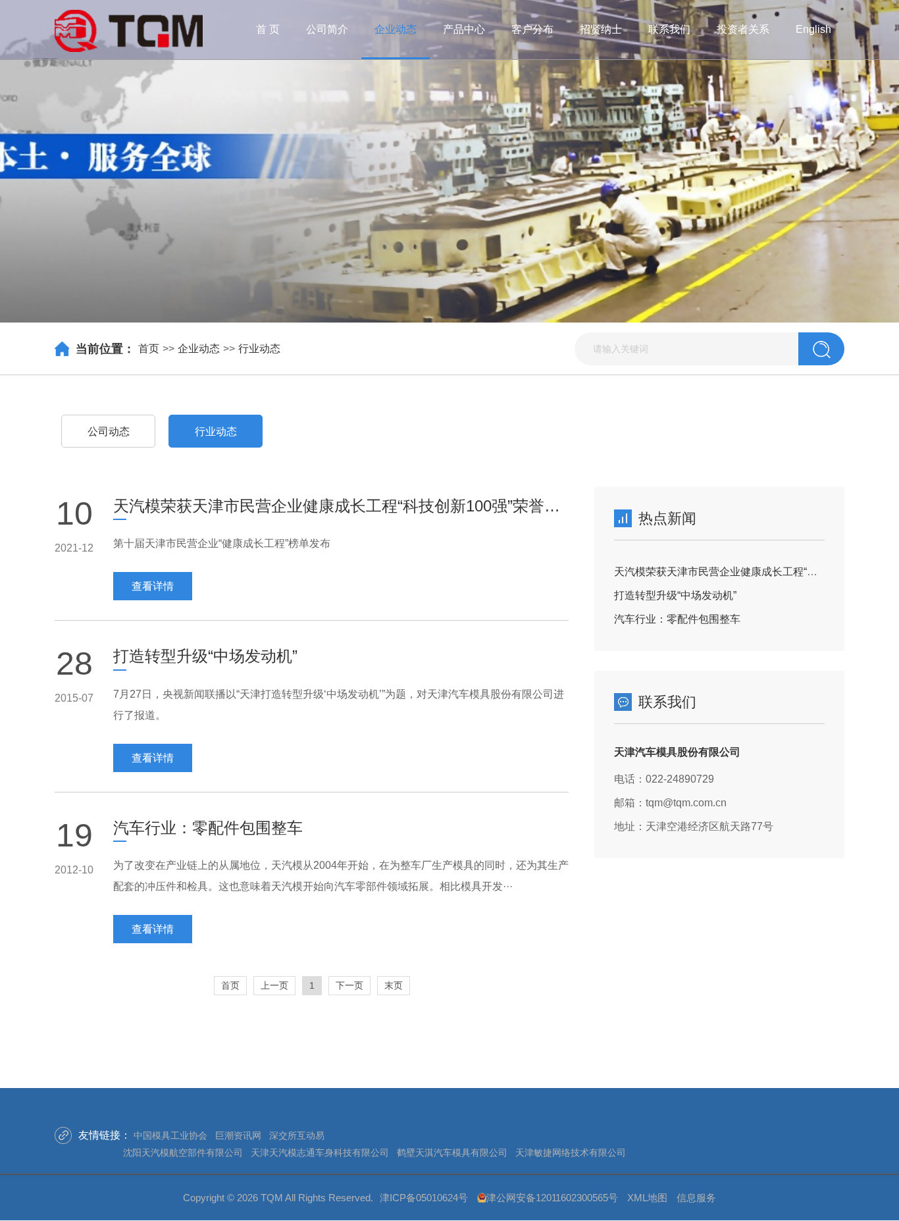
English (813, 29)
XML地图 (647, 1197)
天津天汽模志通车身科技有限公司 (320, 1152)
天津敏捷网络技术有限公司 (570, 1152)
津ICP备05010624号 (424, 1197)
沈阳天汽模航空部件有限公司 (183, 1152)
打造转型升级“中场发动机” (675, 595)
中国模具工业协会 (170, 1135)
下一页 (349, 985)
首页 (148, 348)
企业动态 (395, 29)
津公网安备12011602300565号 (552, 1197)
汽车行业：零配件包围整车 (677, 619)
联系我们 (669, 29)
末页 (393, 985)
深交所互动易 (296, 1135)
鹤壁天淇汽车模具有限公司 (452, 1152)
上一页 (274, 985)
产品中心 (464, 29)
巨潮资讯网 (238, 1135)
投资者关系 (743, 29)
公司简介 (327, 29)
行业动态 (259, 348)
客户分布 (532, 29)
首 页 (268, 29)
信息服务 (696, 1197)
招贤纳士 (601, 29)
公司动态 (109, 431)
